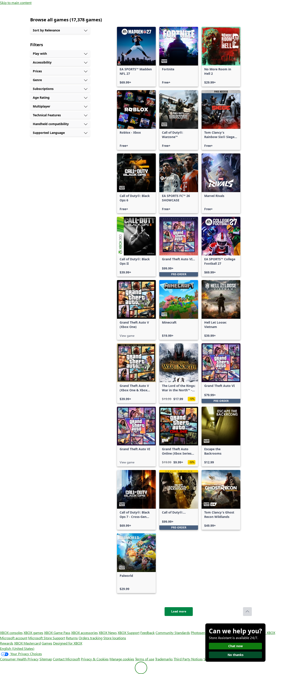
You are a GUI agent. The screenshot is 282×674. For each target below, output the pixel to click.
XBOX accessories (84, 632)
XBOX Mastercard (27, 643)
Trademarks (164, 659)
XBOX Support (128, 632)
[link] (136, 57)
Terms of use (144, 659)
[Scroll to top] (247, 611)
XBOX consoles (11, 632)
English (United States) (17, 648)
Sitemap (45, 659)
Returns (72, 638)
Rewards (6, 643)
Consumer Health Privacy (19, 659)
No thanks (235, 655)
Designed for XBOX (67, 643)
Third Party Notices (188, 659)
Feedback (147, 632)
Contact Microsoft (66, 659)
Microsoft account (13, 638)
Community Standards (173, 632)
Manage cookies (121, 659)
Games (47, 643)
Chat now (235, 646)
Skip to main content (16, 2)
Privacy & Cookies (95, 659)
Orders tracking (90, 638)
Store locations (114, 638)
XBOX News (108, 632)
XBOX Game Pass (57, 632)
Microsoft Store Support (46, 638)
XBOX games (33, 632)
